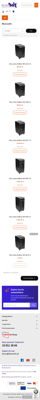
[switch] (36, 397)
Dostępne (14, 31)
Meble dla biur (6, 368)
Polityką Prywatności (31, 394)
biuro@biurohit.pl (10, 353)
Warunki (29, 377)
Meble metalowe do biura (27, 365)
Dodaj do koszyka (20, 74)
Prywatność (23, 377)
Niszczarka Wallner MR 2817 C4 (20, 140)
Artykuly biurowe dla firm (10, 365)
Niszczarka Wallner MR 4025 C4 (20, 178)
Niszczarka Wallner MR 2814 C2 (20, 255)
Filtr (31, 31)
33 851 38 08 (9, 345)
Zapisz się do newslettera (17, 291)
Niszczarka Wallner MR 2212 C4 (20, 64)
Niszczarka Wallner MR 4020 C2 (20, 217)
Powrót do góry (29, 278)
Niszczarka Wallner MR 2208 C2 (20, 102)
